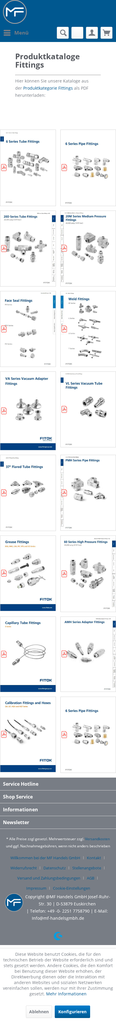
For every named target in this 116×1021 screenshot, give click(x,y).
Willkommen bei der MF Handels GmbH (45, 857)
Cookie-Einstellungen (71, 888)
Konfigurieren (72, 1011)
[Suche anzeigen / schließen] (63, 33)
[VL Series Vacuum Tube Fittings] (88, 409)
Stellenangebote (86, 868)
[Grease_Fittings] (28, 573)
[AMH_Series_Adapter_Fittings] (88, 654)
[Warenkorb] (106, 33)
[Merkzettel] (77, 33)
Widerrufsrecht (23, 868)
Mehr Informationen (66, 994)
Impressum (36, 888)
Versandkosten (97, 838)
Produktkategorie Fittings (48, 88)
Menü (21, 32)
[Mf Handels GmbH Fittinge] (22, 88)
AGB (90, 878)
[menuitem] (16, 33)
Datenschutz (54, 868)
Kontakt (94, 857)
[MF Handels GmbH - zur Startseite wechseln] (15, 12)
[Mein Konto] (92, 33)
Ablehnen (39, 1011)
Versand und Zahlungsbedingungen (48, 878)
